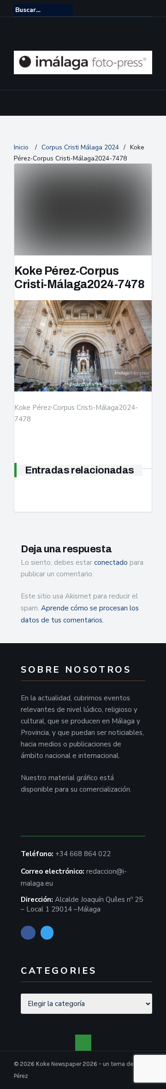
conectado (111, 562)
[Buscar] (145, 10)
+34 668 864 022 (83, 853)
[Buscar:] (43, 10)
